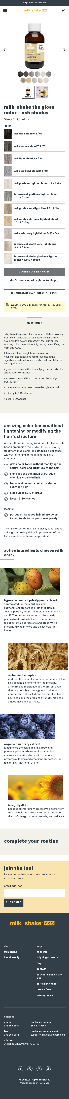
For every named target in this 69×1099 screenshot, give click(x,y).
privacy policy (45, 995)
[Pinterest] (29, 1068)
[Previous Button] (4, 50)
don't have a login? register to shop (33, 280)
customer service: (41, 1022)
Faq (39, 963)
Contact (41, 969)
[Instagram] (39, 1068)
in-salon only (11, 957)
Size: (7, 119)
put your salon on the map (49, 977)
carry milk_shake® (47, 984)
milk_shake (10, 952)
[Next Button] (64, 50)
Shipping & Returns (48, 957)
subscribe (14, 902)
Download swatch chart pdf (34, 293)
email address (13, 886)
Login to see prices (34, 272)
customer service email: (45, 1031)
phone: (8, 1022)
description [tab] (34, 323)
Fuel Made (44, 1083)
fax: (6, 1031)
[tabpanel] (34, 367)
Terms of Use (44, 989)
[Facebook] (20, 1068)
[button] (63, 10)
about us (42, 952)
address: (9, 1040)
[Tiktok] (48, 1068)
